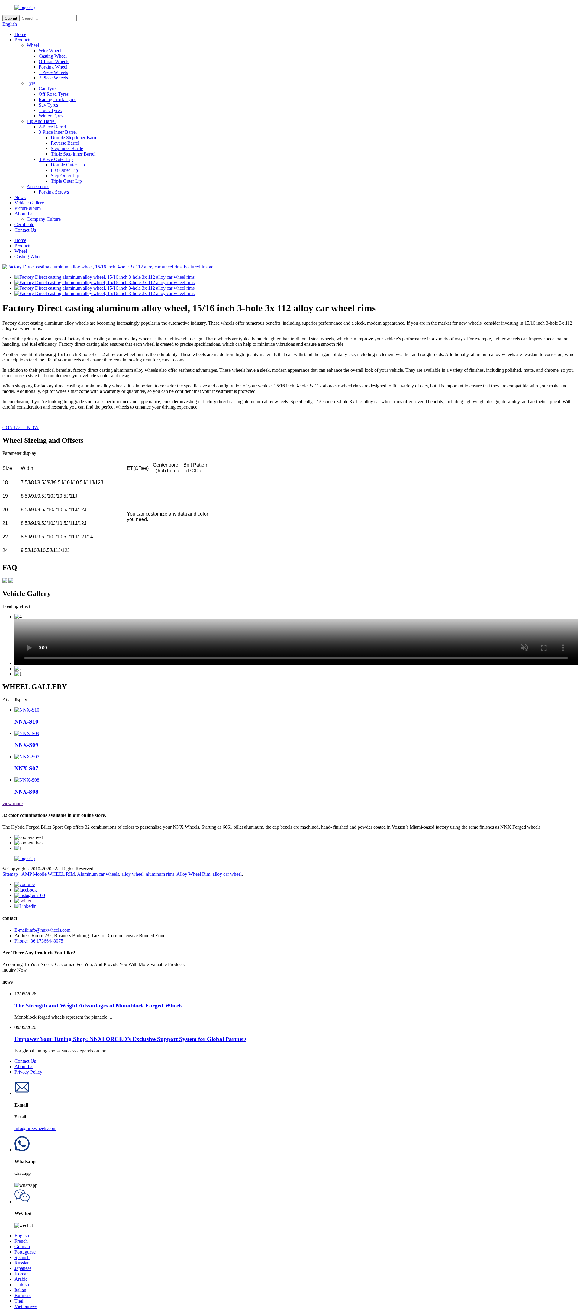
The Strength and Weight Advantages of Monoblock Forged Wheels (98, 1005)
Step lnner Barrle (67, 148)
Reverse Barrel (65, 143)
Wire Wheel (50, 50)
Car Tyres (48, 88)
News (20, 197)
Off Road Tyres (54, 94)
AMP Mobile (34, 874)
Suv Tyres (48, 105)
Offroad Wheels (54, 61)
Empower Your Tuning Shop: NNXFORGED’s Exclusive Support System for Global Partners (130, 1039)
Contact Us (25, 230)
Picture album (27, 208)
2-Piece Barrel (52, 126)
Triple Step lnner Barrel (73, 153)
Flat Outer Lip (64, 170)
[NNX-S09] (26, 733)
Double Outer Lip (68, 164)
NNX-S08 (26, 792)
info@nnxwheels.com (35, 1128)
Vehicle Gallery (29, 202)
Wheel (33, 45)
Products (22, 39)
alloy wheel (132, 874)
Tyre (31, 83)
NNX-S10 (26, 721)
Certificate (24, 224)
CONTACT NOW (20, 427)
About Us (23, 213)
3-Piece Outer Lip (56, 159)
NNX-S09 (26, 745)
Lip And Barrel (41, 121)
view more (12, 803)
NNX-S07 (26, 768)
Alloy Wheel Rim (193, 874)
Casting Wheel (53, 56)
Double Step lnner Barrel (74, 137)
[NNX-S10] (26, 709)
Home (20, 34)
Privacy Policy (28, 1072)
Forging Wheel (53, 66)
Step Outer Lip (65, 175)
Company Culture (44, 219)
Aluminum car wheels (98, 874)
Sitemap (10, 874)
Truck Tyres (50, 110)
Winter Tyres (51, 115)
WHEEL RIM (61, 874)
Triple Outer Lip (66, 181)
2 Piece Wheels (53, 77)
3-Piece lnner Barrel (58, 132)
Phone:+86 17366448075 (38, 940)
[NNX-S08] (26, 779)
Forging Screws (54, 191)
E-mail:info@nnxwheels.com (42, 930)
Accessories (38, 186)
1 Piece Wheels (53, 72)
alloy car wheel (227, 874)
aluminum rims (160, 874)
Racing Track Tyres (57, 99)
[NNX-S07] (26, 756)
